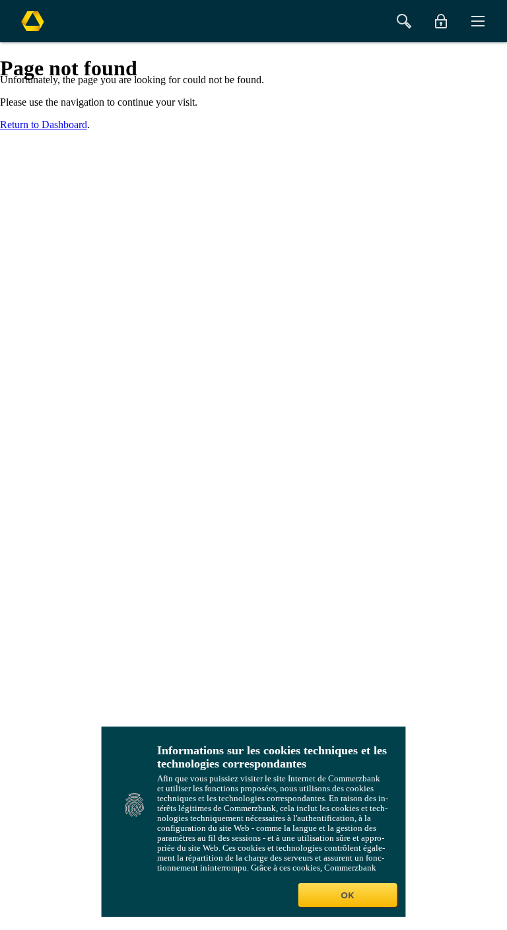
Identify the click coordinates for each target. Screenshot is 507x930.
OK (347, 895)
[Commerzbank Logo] (32, 21)
